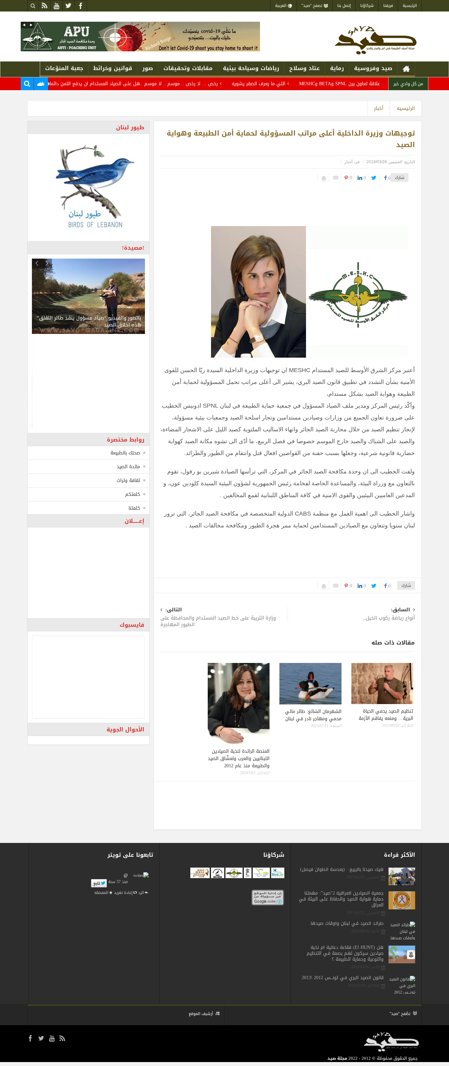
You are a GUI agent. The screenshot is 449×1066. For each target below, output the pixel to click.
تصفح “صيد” (311, 5)
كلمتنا (134, 508)
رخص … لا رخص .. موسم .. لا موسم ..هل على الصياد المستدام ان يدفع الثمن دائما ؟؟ (151, 83)
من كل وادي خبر (408, 84)
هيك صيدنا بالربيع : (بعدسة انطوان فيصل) (342, 870)
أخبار (378, 108)
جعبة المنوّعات (64, 68)
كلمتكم (132, 494)
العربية (280, 5)
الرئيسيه (406, 108)
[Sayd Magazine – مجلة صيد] (375, 39)
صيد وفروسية (373, 68)
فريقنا (388, 5)
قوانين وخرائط (112, 68)
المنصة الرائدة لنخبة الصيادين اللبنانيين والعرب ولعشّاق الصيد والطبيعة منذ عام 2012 (239, 758)
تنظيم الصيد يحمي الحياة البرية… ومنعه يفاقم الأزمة (386, 715)
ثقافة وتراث (128, 480)
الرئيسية (410, 5)
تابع (96, 883)
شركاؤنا (367, 5)
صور (147, 68)
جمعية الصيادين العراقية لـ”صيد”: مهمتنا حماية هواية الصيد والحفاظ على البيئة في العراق (341, 899)
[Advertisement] (288, 201)
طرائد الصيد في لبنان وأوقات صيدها (347, 923)
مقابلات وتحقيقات (188, 68)
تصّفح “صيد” (400, 1013)
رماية (337, 68)
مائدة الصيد (128, 466)
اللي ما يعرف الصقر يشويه (279, 83)
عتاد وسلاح (304, 68)
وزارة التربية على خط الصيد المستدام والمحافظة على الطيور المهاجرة (218, 617)
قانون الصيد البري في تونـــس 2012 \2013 (343, 978)
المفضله (101, 892)
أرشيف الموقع (201, 1013)
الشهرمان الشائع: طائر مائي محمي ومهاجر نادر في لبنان (313, 715)
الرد (141, 892)
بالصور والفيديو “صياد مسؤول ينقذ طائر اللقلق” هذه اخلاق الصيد (89, 321)
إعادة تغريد (123, 892)
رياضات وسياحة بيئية (251, 68)
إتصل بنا (344, 5)
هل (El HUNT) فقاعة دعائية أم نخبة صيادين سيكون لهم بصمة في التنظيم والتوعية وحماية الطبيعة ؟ (345, 953)
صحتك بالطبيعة (125, 452)
